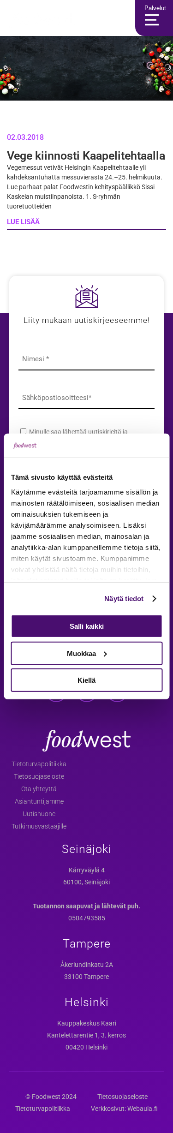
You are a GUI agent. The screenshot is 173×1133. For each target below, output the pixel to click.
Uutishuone (39, 814)
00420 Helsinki (86, 1047)
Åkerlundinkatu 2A (86, 964)
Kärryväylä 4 (87, 870)
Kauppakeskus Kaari (86, 1023)
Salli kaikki (87, 626)
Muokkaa (81, 653)
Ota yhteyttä (39, 789)
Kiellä (86, 680)
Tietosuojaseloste (39, 776)
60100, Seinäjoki (86, 882)
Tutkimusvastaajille (39, 826)
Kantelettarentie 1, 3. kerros (86, 1035)
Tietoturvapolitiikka (39, 764)
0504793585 (86, 918)
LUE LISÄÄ (23, 222)
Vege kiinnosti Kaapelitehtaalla (86, 155)
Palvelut (155, 8)
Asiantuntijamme (39, 801)
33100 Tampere (86, 976)
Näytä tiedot (123, 598)
